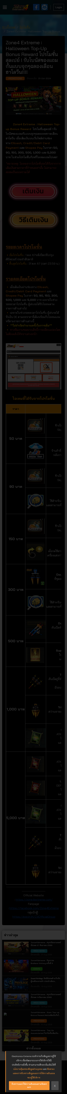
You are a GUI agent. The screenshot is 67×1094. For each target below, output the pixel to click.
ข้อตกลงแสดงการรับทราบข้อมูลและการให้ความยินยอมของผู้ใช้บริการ (34, 1073)
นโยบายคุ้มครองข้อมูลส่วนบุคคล (28, 1069)
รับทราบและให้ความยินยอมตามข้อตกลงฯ (29, 1085)
